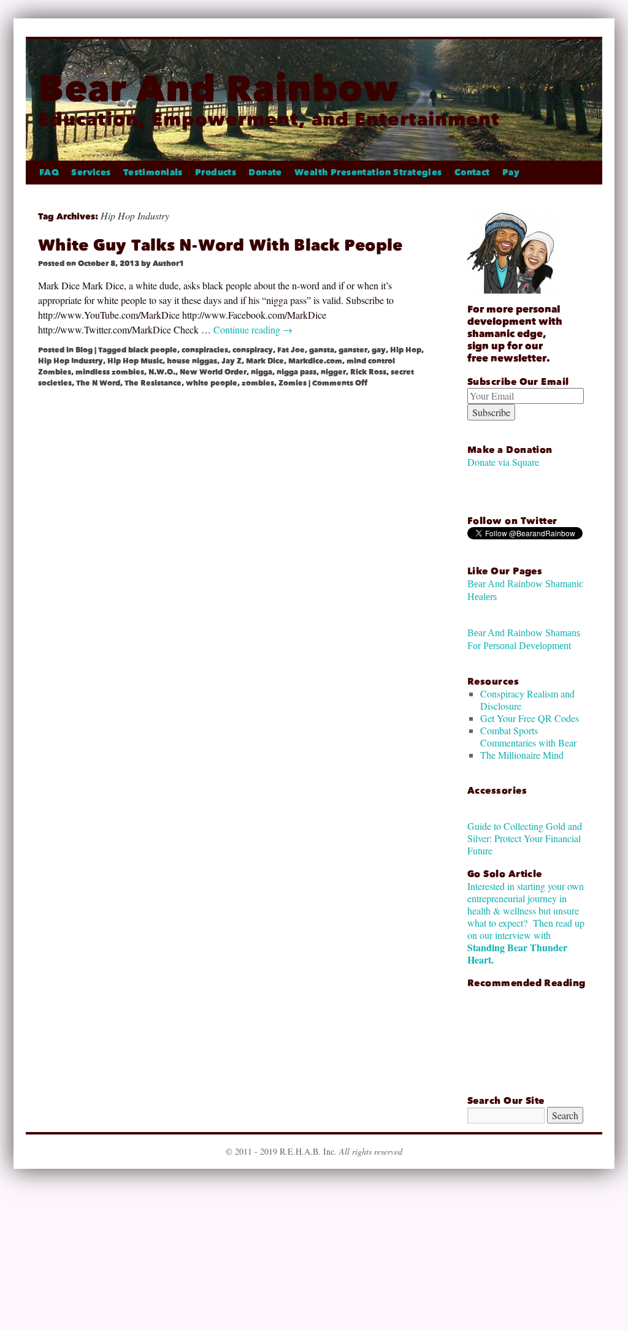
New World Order (213, 372)
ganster (353, 350)
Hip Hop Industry (70, 361)
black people (152, 350)
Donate (265, 172)
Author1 (168, 263)
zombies (258, 383)
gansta (321, 350)
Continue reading (253, 329)
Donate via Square (503, 461)
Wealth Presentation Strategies (368, 172)
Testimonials (153, 172)
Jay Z (231, 361)
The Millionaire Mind (522, 754)
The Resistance (153, 383)
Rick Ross (368, 372)
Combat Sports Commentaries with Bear (528, 736)
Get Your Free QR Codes (529, 718)
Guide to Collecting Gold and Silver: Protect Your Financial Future (524, 838)
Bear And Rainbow (218, 88)
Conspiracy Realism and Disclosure (527, 699)
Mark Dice (265, 361)
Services (90, 172)
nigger (333, 372)
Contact (472, 172)
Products (215, 172)
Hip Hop (405, 350)
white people (211, 383)
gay (379, 350)
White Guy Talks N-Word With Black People (220, 245)
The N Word (98, 383)
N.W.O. (161, 372)
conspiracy (252, 350)
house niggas (192, 361)
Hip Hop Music (135, 361)
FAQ (49, 172)
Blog (84, 350)
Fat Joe (291, 350)
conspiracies (205, 350)
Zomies (292, 383)
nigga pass (296, 372)
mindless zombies (109, 372)
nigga (261, 372)
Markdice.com (315, 361)
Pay (510, 172)
